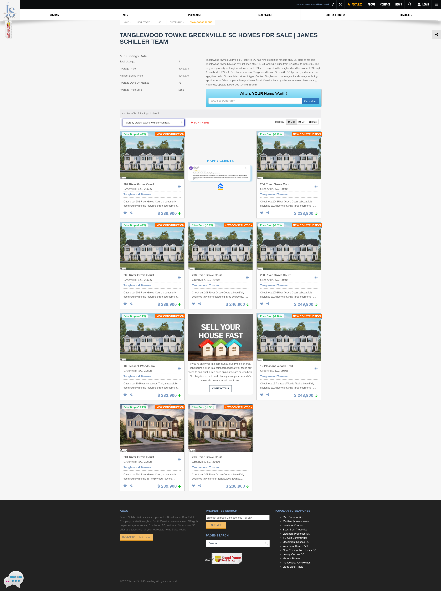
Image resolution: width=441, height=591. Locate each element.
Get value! (310, 101)
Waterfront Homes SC (295, 546)
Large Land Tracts (293, 566)
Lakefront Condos (293, 525)
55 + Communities (293, 517)
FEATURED (356, 4)
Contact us (220, 388)
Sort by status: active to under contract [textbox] (148, 122)
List (303, 122)
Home (126, 22)
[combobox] (153, 122)
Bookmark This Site (136, 537)
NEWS (398, 4)
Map (314, 122)
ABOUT (371, 4)
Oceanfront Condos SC (296, 541)
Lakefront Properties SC (296, 533)
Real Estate (143, 22)
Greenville (176, 22)
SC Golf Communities (295, 537)
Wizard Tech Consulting (142, 581)
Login (425, 4)
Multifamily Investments (296, 521)
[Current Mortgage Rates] (341, 4)
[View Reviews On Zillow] (220, 186)
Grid (293, 122)
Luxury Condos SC (293, 554)
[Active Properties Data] (332, 4)
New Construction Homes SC (299, 550)
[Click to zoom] (220, 174)
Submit (216, 525)
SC (159, 22)
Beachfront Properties (295, 529)
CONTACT (385, 4)
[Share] (131, 213)
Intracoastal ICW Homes (297, 562)
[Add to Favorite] (125, 213)
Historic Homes (291, 558)
